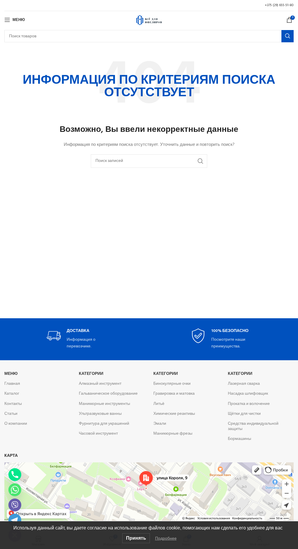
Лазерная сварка (244, 383)
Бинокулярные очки (172, 383)
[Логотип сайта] (149, 20)
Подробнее (166, 538)
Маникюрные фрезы (172, 433)
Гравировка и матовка (174, 393)
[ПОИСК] (287, 36)
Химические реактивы (174, 413)
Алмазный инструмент (100, 383)
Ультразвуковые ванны (100, 413)
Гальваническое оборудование (108, 393)
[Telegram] (14, 520)
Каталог (11, 393)
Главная (12, 383)
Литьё (158, 404)
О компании (15, 423)
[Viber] (14, 505)
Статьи (10, 413)
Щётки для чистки (244, 413)
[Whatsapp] (14, 489)
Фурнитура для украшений (104, 423)
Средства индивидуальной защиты (253, 426)
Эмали (159, 423)
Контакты (13, 404)
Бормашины (239, 439)
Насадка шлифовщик (248, 393)
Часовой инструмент (98, 433)
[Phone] (14, 474)
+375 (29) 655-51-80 (279, 5)
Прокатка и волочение (249, 404)
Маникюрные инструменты (104, 404)
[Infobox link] (76, 339)
